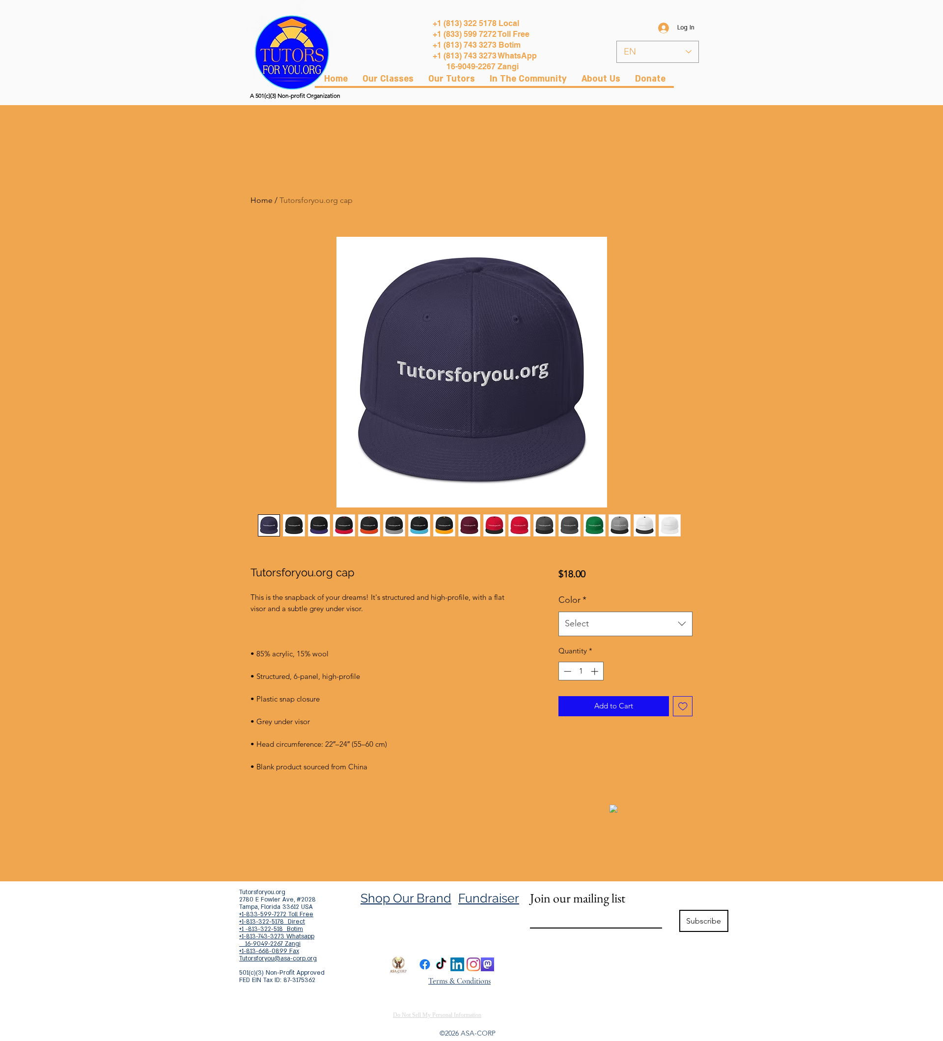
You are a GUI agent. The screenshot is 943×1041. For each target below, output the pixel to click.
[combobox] (625, 624)
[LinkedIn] (457, 964)
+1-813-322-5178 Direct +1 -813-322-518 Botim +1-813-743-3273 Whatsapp (276, 929)
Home (261, 200)
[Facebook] (425, 964)
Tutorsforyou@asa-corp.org (278, 958)
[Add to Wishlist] (683, 706)
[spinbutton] (581, 671)
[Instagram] (473, 964)
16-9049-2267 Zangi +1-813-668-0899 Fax (270, 947)
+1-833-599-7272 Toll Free (276, 914)
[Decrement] (566, 671)
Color (572, 599)
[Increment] (595, 671)
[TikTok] (441, 964)
